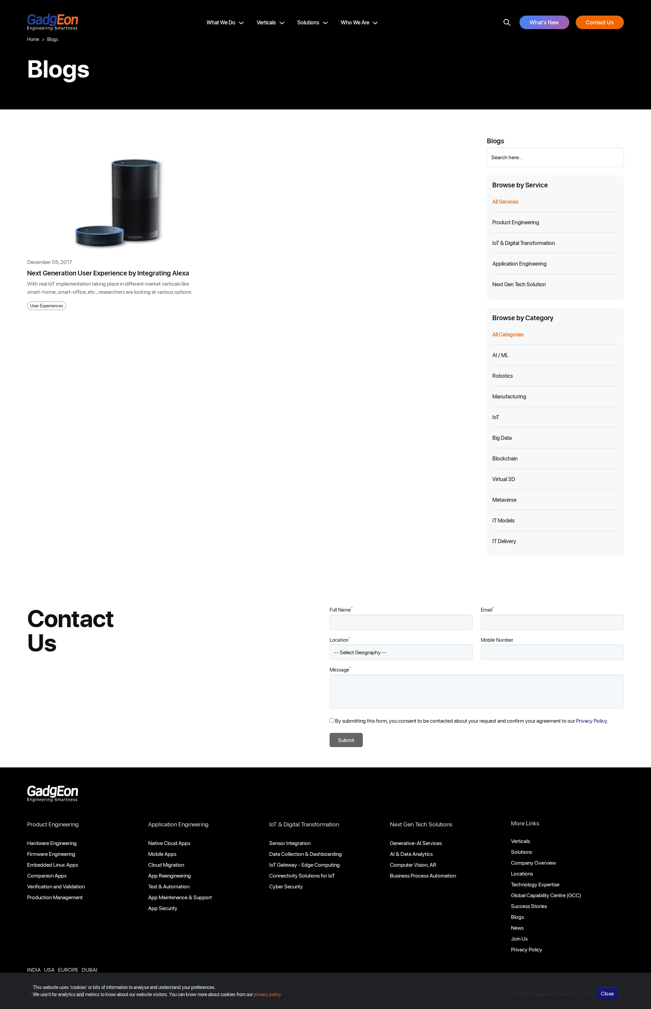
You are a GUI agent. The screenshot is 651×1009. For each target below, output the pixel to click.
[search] (507, 22)
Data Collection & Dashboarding (305, 853)
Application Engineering (178, 824)
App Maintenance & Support (180, 897)
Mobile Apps (162, 853)
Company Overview (533, 862)
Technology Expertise (535, 884)
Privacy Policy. (592, 720)
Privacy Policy (526, 949)
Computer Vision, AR (413, 864)
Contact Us (600, 22)
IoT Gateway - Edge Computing (304, 864)
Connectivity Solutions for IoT (302, 875)
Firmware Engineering (51, 853)
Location (340, 639)
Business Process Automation (423, 875)
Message (340, 669)
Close (607, 993)
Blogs (517, 916)
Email (487, 609)
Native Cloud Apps (169, 842)
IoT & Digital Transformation (304, 824)
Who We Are (355, 22)
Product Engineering (53, 824)
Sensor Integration (290, 842)
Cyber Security (286, 886)
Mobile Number (497, 639)
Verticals (266, 22)
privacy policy (267, 994)
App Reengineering (169, 875)
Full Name (341, 609)
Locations (522, 873)
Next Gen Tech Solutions (421, 824)
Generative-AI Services (416, 842)
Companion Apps (46, 875)
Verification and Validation (56, 886)
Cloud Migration (166, 864)
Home (33, 39)
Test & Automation (169, 886)
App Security (162, 907)
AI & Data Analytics (411, 853)
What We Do (220, 22)
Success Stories (529, 905)
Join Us (519, 938)
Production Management (55, 897)
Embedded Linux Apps (52, 864)
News (517, 927)
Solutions (308, 22)
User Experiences (46, 305)
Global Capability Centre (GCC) (546, 895)
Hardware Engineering (52, 842)
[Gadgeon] (52, 795)
